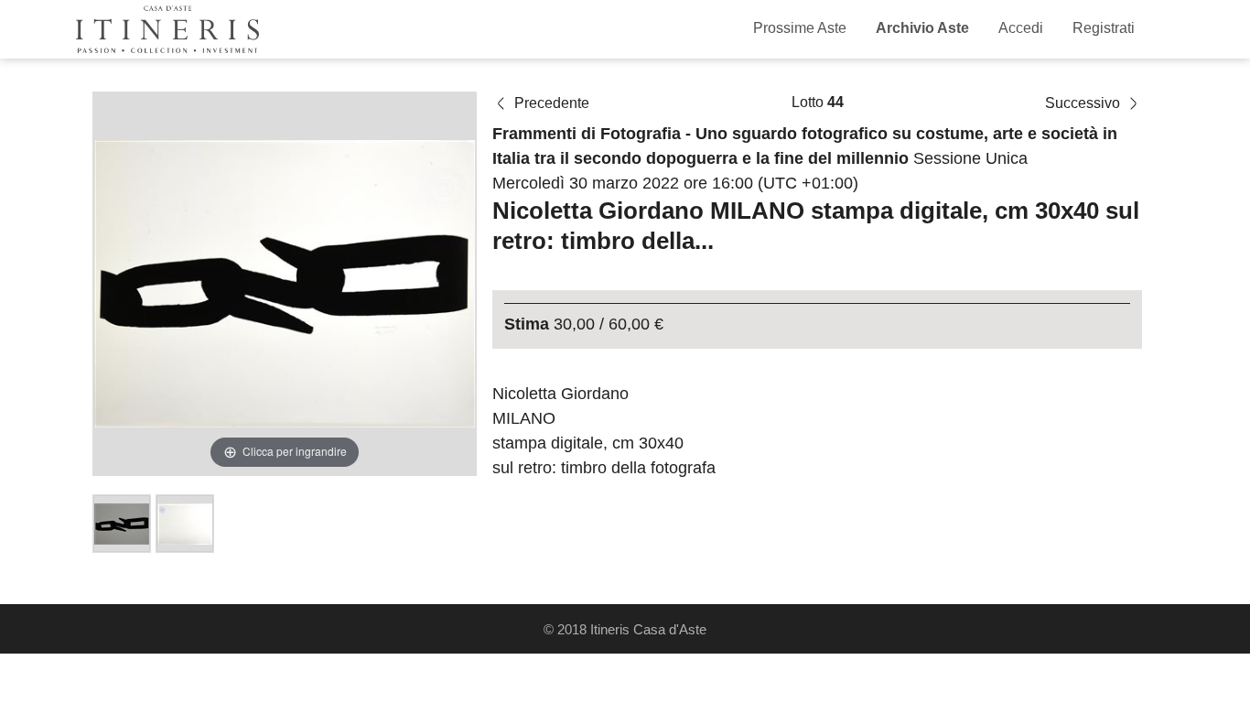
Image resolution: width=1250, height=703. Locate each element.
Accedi (1020, 28)
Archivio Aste (922, 28)
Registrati (1103, 28)
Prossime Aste (799, 28)
